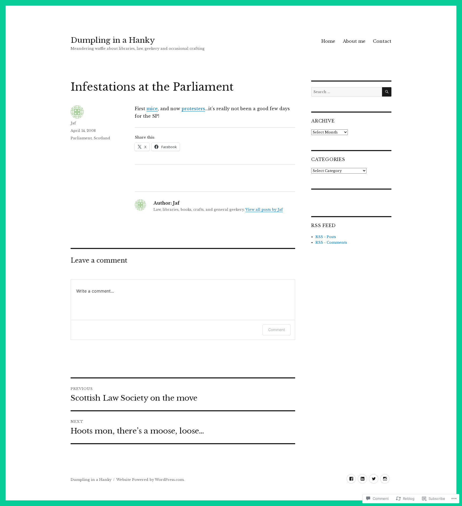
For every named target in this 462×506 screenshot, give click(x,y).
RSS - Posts (325, 237)
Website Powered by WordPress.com (150, 479)
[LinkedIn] (362, 479)
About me (354, 41)
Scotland (102, 138)
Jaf (73, 123)
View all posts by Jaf (264, 209)
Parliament (81, 138)
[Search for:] (346, 92)
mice (152, 108)
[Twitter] (373, 479)
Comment (276, 329)
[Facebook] (351, 479)
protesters (193, 108)
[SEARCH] (386, 92)
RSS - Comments (331, 242)
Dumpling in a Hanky (113, 40)
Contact (382, 41)
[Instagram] (385, 479)
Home (328, 41)
